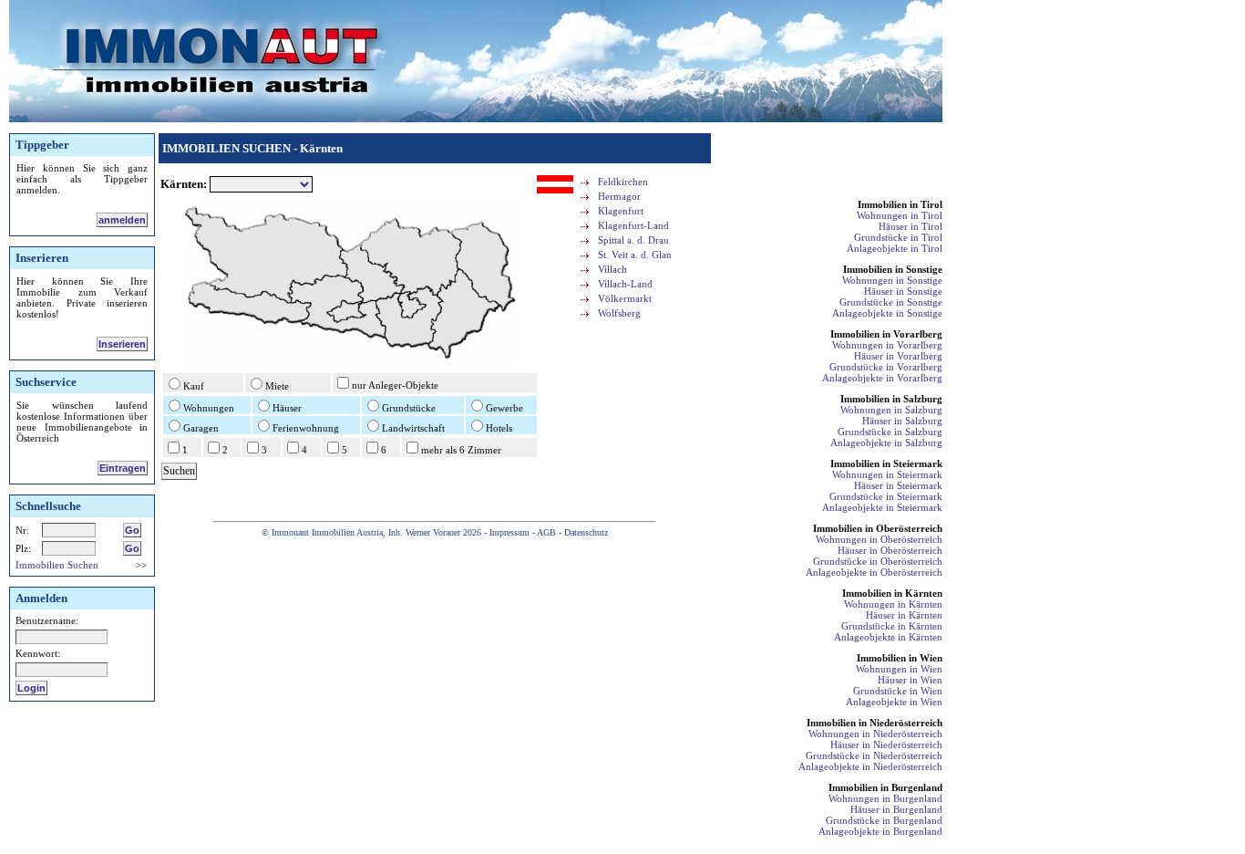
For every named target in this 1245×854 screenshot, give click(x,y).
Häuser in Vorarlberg (898, 355)
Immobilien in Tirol (900, 204)
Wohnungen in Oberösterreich (879, 539)
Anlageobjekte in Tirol (894, 248)
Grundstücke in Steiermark (885, 496)
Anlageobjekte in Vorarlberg (882, 377)
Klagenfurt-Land (633, 225)
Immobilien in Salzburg (891, 398)
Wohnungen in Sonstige (892, 280)
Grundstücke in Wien (897, 690)
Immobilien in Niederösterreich (874, 722)
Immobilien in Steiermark (886, 463)
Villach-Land (625, 283)
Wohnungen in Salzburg (891, 409)
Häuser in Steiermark (898, 485)
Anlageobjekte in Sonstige (887, 312)
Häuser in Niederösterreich (886, 744)
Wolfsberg (619, 312)
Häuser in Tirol (910, 226)
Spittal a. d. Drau (633, 239)
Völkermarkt (625, 298)
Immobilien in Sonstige (892, 269)
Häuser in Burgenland (896, 809)
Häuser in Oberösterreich (890, 550)
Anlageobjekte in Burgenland (880, 831)
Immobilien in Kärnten (892, 593)
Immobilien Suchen (56, 564)
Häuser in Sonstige (903, 291)
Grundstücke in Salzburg (890, 431)
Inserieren (122, 343)
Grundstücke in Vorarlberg (885, 366)
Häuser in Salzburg (902, 420)
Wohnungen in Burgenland (885, 798)
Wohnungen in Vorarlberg (887, 344)
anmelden (122, 219)
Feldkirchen (623, 181)
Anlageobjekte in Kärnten (888, 636)
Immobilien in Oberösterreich (877, 528)
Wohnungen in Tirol (899, 215)
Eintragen (122, 468)
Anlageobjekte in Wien (894, 701)
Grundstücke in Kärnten (891, 625)
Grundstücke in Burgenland (884, 820)
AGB (546, 532)
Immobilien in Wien (899, 657)
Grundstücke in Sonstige (890, 302)
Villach (612, 269)
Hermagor (619, 196)
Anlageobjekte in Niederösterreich (870, 766)
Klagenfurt (620, 210)
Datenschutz (586, 532)
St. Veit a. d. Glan (635, 254)
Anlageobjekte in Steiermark (882, 507)
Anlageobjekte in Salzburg (886, 442)
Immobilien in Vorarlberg (886, 333)
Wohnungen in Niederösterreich (875, 733)
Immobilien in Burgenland (885, 787)
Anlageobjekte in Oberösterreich (874, 572)
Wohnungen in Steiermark (887, 474)
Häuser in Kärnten (904, 614)
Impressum (509, 532)
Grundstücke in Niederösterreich (874, 755)
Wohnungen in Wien (899, 668)
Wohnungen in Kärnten (893, 604)
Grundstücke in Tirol (898, 237)
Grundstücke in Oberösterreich (877, 561)
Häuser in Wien (910, 679)
